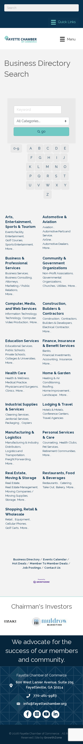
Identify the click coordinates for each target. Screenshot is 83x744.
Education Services (22, 341)
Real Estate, (12, 483)
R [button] (48, 176)
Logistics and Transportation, (15, 453)
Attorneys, (11, 281)
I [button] (56, 158)
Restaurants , (51, 483)
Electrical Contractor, (56, 327)
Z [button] (47, 195)
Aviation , (48, 227)
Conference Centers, (56, 413)
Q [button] (39, 176)
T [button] (64, 176)
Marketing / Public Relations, (17, 288)
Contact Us (52, 567)
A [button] (31, 148)
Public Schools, (15, 350)
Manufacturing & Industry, (22, 442)
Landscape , (50, 394)
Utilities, (62, 285)
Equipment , (23, 519)
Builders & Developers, (57, 322)
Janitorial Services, (17, 418)
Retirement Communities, (59, 451)
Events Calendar (55, 559)
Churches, (49, 285)
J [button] (64, 158)
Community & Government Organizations (55, 263)
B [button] (39, 148)
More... (9, 248)
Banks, (47, 350)
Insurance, (66, 359)
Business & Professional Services (16, 263)
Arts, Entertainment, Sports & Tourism (20, 222)
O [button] (65, 167)
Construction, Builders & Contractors (54, 308)
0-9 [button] (16, 148)
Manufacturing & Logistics (19, 434)
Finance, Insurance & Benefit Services (59, 343)
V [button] (38, 185)
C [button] (48, 148)
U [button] (30, 185)
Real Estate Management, (21, 487)
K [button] (30, 167)
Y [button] (65, 185)
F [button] (31, 158)
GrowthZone (53, 737)
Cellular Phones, (16, 523)
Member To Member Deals (49, 563)
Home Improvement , (56, 390)
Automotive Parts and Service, (56, 233)
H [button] (48, 158)
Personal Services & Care (58, 434)
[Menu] (63, 22)
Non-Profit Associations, (58, 273)
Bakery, (60, 487)
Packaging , (12, 422)
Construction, (51, 318)
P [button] (30, 176)
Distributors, (13, 446)
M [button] (47, 167)
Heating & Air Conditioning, (51, 380)
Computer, (29, 318)
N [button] (56, 167)
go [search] (43, 131)
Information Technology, (21, 313)
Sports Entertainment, (19, 244)
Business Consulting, (18, 277)
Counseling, (50, 442)
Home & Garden (56, 373)
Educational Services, (19, 346)
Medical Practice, (16, 382)
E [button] (65, 148)
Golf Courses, (14, 240)
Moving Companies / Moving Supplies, (19, 493)
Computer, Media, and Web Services (21, 306)
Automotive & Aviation (55, 219)
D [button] (56, 148)
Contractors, (69, 318)
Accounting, (50, 359)
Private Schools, (15, 354)
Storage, (10, 499)
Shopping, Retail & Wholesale (21, 511)
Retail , (9, 519)
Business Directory (26, 559)
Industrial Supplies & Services (21, 406)
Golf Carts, (12, 527)
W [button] (48, 185)
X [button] (57, 185)
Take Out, (49, 487)
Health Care (15, 373)
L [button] (38, 167)
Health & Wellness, (17, 378)
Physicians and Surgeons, (21, 386)
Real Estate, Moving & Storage (20, 475)
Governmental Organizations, (52, 279)
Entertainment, (14, 236)
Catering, (66, 483)
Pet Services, (51, 446)
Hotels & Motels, (53, 409)
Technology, (13, 318)
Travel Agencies (53, 418)
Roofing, (48, 386)
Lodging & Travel (58, 404)
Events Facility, (14, 232)
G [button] (40, 158)
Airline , (47, 239)
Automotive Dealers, (56, 243)
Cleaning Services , (17, 414)
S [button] (56, 176)
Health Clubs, (68, 442)
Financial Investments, (57, 355)
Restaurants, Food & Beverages (59, 475)
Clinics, (10, 390)
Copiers (26, 422)
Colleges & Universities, (20, 358)
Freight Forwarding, (18, 459)
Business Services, (17, 273)
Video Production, (17, 322)
